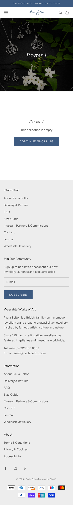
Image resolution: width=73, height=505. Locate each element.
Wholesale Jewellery (17, 246)
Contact (9, 232)
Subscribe (18, 295)
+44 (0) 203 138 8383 (24, 348)
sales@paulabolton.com (30, 353)
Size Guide (11, 219)
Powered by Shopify (47, 479)
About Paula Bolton (16, 198)
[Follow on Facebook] (5, 468)
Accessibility (12, 456)
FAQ (7, 212)
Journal (8, 239)
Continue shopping (37, 141)
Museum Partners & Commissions (26, 225)
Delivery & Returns (16, 205)
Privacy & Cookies (16, 449)
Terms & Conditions (17, 442)
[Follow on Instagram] (15, 468)
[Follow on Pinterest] (25, 468)
